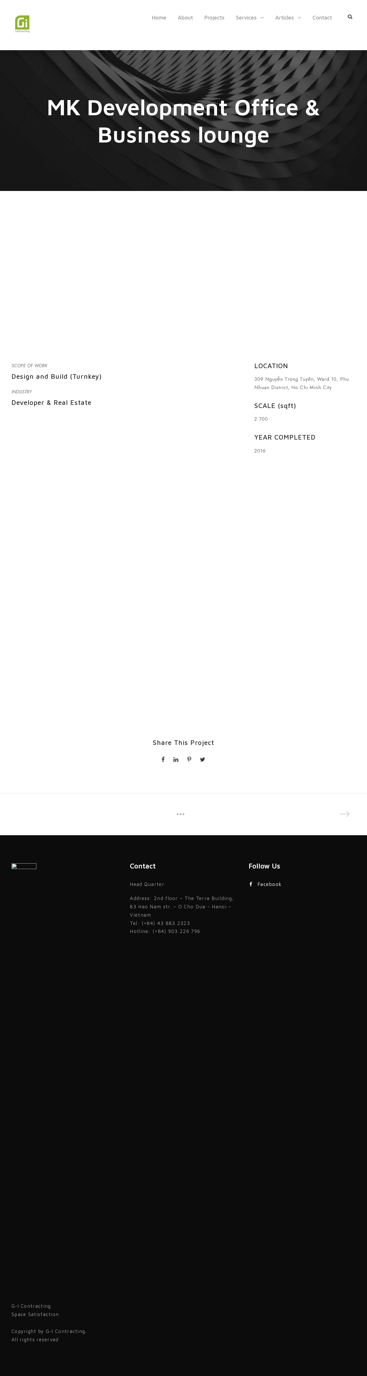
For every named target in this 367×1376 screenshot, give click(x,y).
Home (159, 17)
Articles (284, 17)
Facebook (269, 884)
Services (246, 17)
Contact (322, 17)
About (185, 17)
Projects (214, 17)
